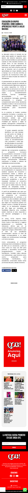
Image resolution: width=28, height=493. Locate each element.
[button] (6, 270)
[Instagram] (14, 10)
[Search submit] (25, 6)
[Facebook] (11, 10)
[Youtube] (17, 10)
